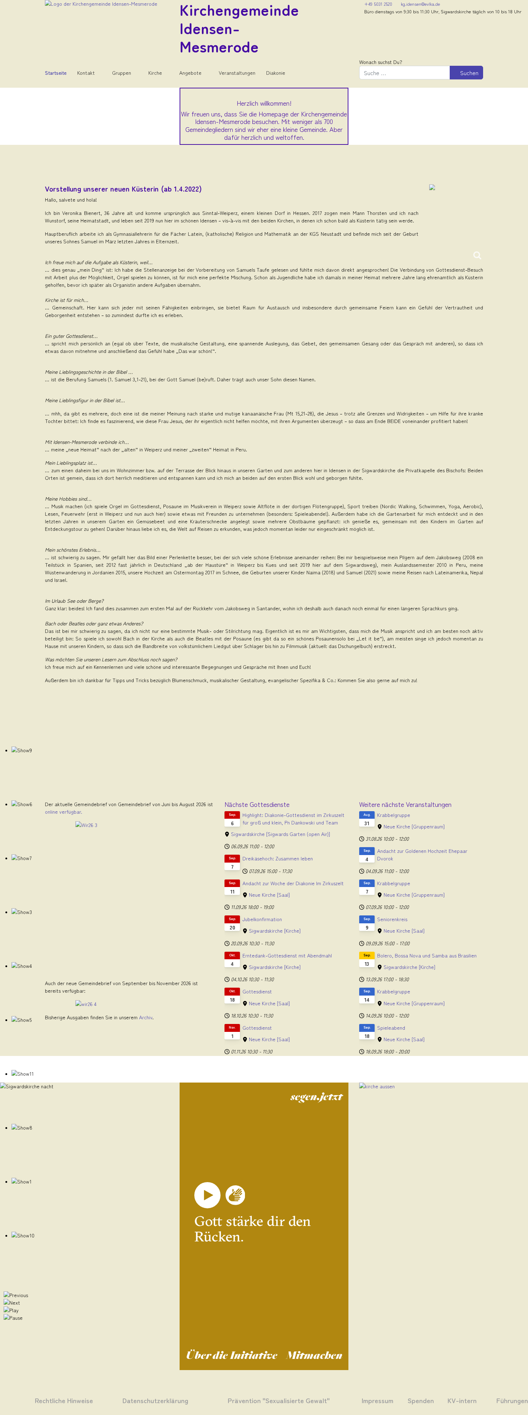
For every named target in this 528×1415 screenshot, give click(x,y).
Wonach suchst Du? (380, 61)
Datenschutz (141, 1400)
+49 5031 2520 (378, 3)
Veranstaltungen (237, 72)
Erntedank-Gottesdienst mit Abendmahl (287, 955)
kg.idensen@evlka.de (420, 3)
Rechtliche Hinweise (64, 1400)
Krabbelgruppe (393, 814)
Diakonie (275, 72)
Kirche (155, 72)
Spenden (421, 1400)
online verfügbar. (63, 811)
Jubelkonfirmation (262, 919)
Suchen (468, 72)
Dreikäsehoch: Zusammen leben (277, 858)
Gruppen (121, 72)
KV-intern (462, 1400)
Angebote (190, 72)
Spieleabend (391, 1027)
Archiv (145, 1017)
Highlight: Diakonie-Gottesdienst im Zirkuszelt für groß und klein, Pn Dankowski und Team (293, 818)
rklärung (174, 1400)
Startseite (55, 72)
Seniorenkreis (392, 919)
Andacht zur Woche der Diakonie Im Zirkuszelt (293, 883)
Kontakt (86, 72)
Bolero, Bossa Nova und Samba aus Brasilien (427, 955)
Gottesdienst (257, 991)
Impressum (377, 1400)
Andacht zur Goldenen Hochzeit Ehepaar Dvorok (422, 854)
